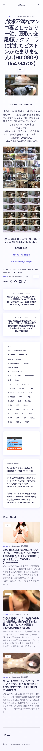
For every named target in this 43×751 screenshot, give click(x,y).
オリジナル (26, 384)
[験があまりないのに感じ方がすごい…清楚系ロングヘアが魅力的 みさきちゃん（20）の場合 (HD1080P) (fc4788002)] (21, 299)
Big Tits (11, 355)
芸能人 (32, 418)
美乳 (16, 413)
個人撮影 (35, 269)
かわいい (18, 380)
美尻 (17, 418)
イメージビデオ (13, 384)
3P (9, 351)
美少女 (10, 418)
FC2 (20, 69)
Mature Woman (14, 376)
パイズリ (11, 392)
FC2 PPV (26, 363)
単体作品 (28, 401)
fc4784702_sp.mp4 (21, 261)
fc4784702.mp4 (21, 254)
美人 (23, 413)
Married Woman (15, 372)
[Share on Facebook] (15, 281)
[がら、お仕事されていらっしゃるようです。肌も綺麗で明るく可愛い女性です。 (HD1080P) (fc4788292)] (21, 663)
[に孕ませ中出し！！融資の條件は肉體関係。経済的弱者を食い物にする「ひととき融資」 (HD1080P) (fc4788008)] (21, 600)
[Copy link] (25, 281)
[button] (4, 5)
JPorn (21, 5)
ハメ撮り (6, 269)
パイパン (13, 269)
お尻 (9, 380)
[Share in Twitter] (10, 281)
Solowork (29, 376)
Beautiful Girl (20, 351)
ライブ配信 (11, 397)
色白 (25, 418)
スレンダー (11, 388)
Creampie (23, 355)
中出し (24, 269)
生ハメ (10, 272)
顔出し (10, 422)
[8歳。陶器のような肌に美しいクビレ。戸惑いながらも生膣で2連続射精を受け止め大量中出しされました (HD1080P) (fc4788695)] (21, 324)
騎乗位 (18, 422)
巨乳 (17, 405)
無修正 (5, 272)
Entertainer (13, 363)
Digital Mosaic (14, 359)
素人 (15, 272)
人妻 (29, 269)
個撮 (19, 401)
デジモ (21, 388)
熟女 (17, 409)
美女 (30, 413)
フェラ (19, 269)
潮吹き (26, 405)
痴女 (33, 409)
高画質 (20, 272)
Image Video (13, 367)
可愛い (10, 405)
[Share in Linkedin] (20, 281)
